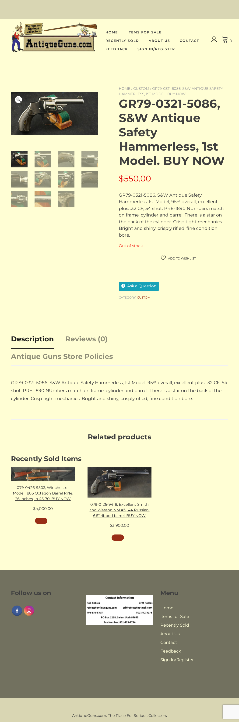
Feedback (116, 49)
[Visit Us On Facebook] (17, 615)
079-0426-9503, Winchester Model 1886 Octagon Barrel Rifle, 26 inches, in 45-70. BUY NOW (43, 493)
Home (111, 32)
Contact (189, 41)
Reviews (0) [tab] (86, 339)
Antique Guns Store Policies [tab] (62, 356)
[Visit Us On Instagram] (29, 615)
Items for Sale (144, 32)
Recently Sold (122, 41)
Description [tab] (32, 339)
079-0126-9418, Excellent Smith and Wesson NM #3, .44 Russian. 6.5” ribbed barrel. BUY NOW (119, 510)
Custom (141, 88)
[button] (18, 99)
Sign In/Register (156, 49)
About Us (159, 41)
